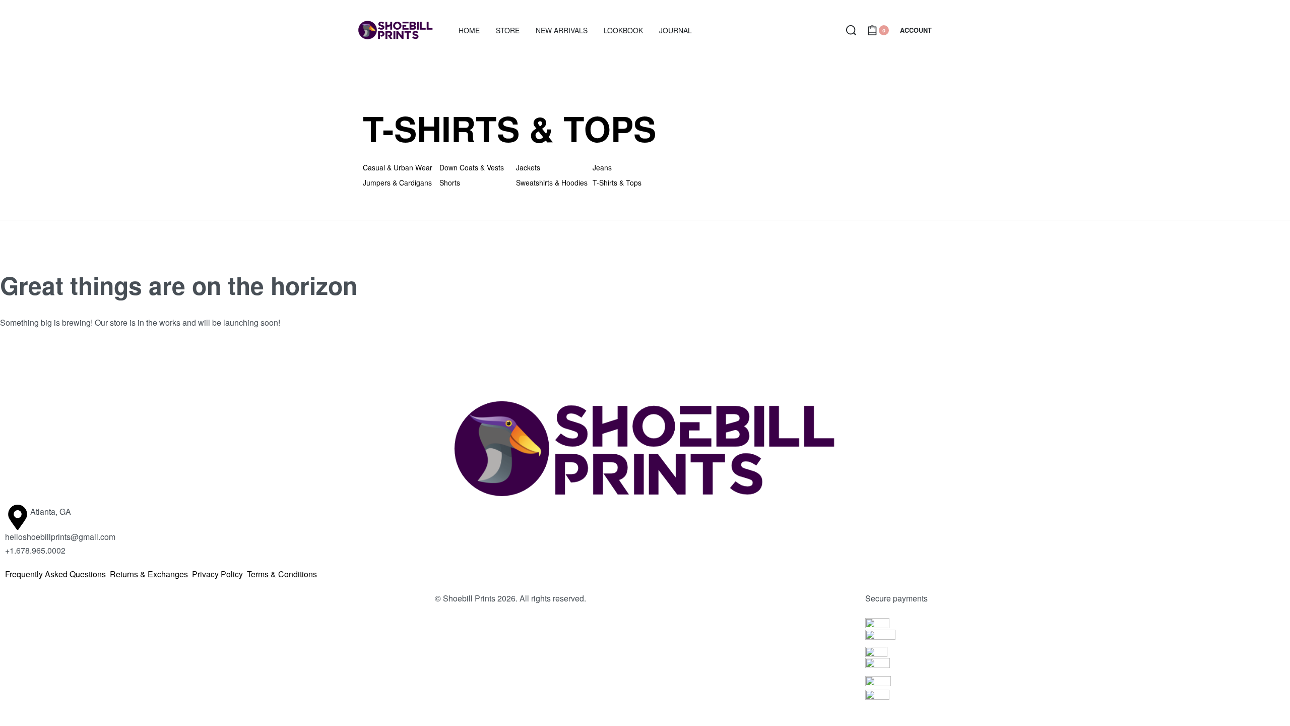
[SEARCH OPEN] (851, 30)
